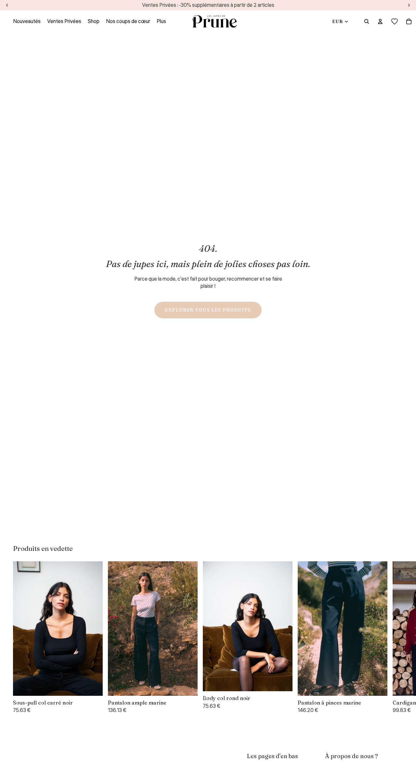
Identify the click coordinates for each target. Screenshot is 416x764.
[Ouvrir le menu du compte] (380, 21)
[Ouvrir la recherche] (366, 21)
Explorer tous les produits (208, 310)
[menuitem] (161, 21)
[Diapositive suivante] (395, 638)
